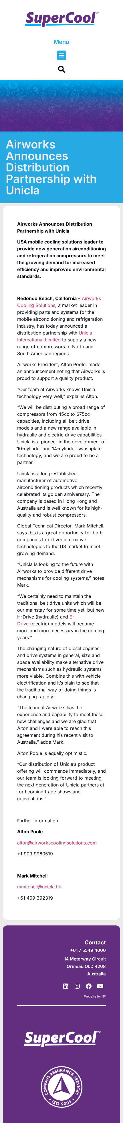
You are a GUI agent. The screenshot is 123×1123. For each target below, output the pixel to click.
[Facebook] (88, 986)
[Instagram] (77, 986)
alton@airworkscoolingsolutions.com (57, 843)
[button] (61, 55)
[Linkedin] (66, 986)
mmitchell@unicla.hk (39, 887)
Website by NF (95, 996)
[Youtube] (100, 986)
